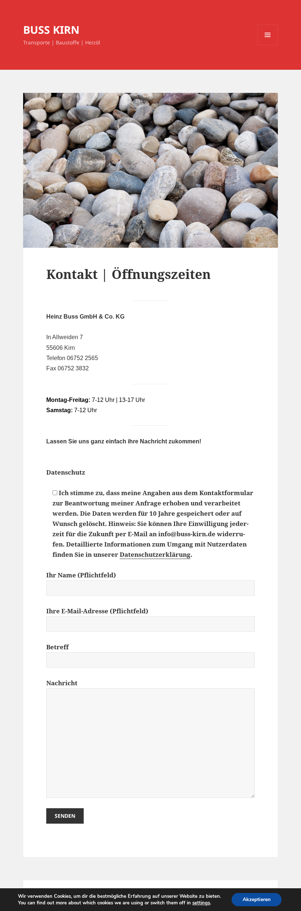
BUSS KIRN (51, 29)
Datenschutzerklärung (155, 554)
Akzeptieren (257, 899)
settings (201, 903)
